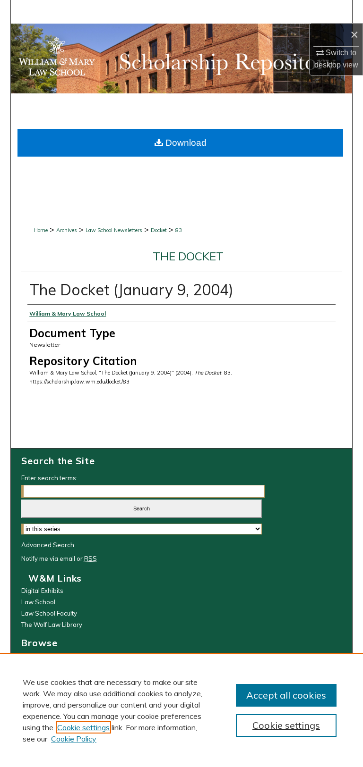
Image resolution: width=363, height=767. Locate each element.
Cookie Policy (73, 738)
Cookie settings (83, 727)
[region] (181, 710)
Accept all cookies (286, 695)
